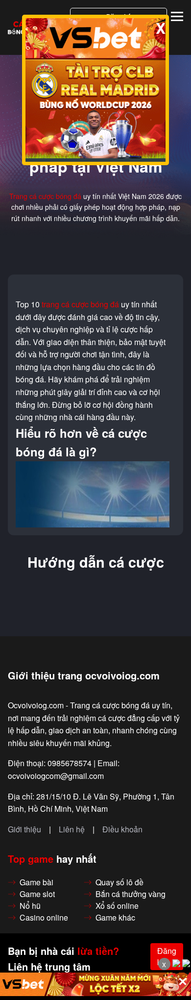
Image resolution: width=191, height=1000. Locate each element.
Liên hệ (72, 829)
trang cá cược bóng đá (80, 304)
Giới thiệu (24, 829)
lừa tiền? (98, 951)
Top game (30, 859)
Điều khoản (122, 829)
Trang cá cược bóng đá (45, 196)
